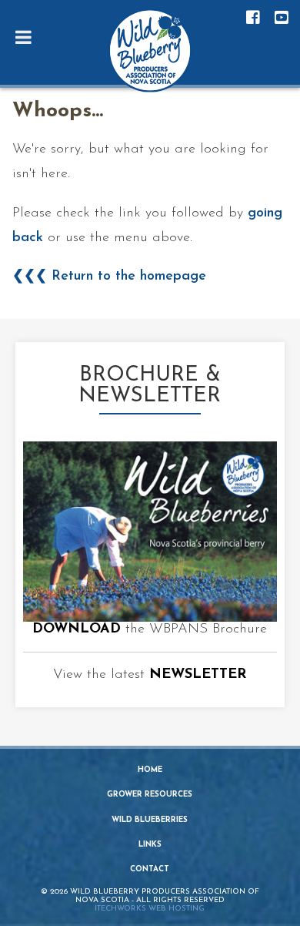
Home (150, 770)
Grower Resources (149, 794)
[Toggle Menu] (23, 37)
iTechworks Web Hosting (150, 908)
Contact (149, 869)
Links (150, 844)
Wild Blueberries (150, 820)
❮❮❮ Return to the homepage (109, 277)
